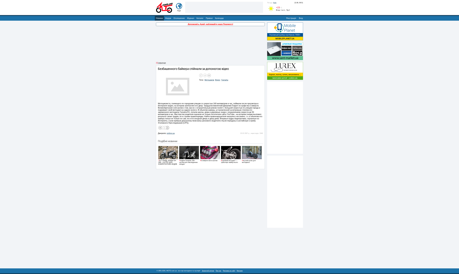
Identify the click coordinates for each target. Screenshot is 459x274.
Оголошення (179, 18)
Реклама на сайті (229, 271)
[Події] (179, 8)
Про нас (218, 271)
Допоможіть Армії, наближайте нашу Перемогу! (210, 24)
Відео (217, 80)
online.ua (171, 133)
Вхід (301, 18)
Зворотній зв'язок (208, 271)
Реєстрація (291, 18)
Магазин (240, 271)
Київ (274, 3)
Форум (168, 18)
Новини (159, 18)
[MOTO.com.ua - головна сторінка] (164, 12)
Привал (209, 18)
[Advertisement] (224, 7)
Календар (219, 18)
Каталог (200, 18)
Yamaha (224, 80)
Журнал (190, 18)
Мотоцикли (209, 80)
